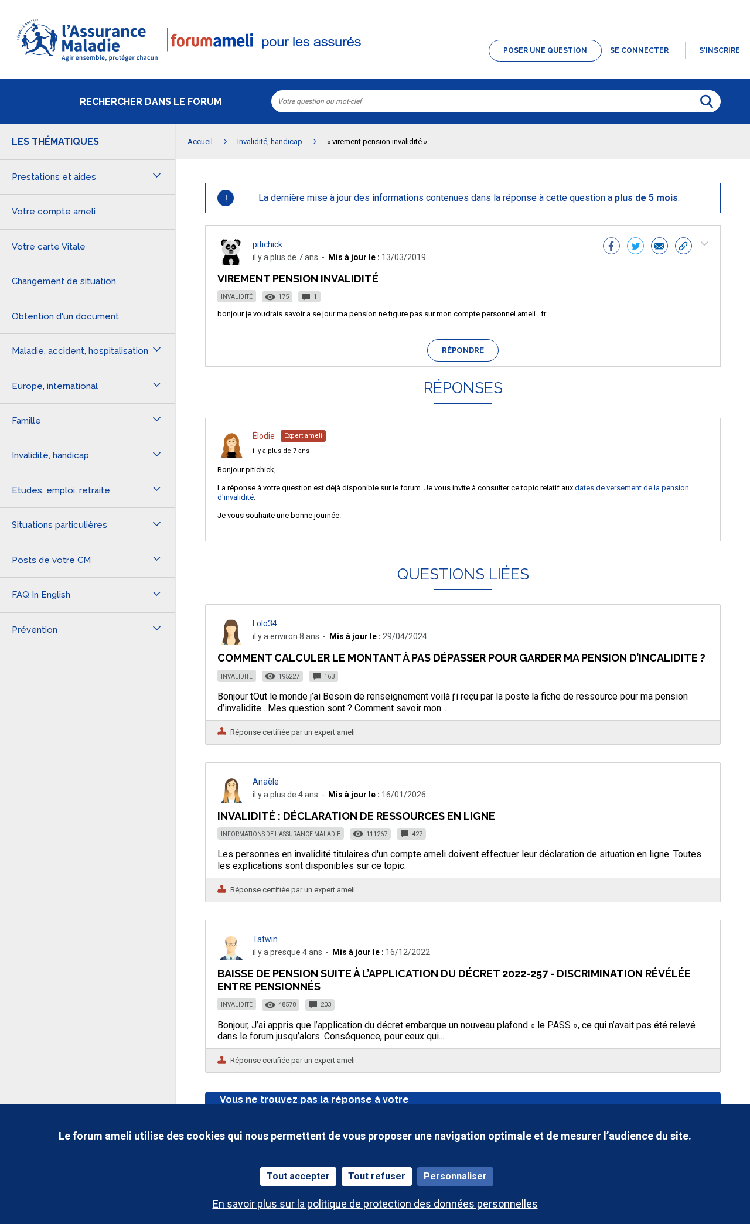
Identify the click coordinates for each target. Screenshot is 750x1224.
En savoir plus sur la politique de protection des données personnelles (375, 1204)
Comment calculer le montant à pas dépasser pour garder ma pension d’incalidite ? (461, 658)
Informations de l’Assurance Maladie (280, 834)
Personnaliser (455, 1176)
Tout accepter (298, 1176)
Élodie (264, 436)
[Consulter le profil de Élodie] (231, 455)
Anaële (266, 781)
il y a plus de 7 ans (281, 451)
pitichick (267, 244)
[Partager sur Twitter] (635, 247)
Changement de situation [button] (64, 281)
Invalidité (237, 297)
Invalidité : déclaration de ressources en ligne (356, 816)
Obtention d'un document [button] (65, 316)
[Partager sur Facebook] (611, 247)
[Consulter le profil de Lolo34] (231, 641)
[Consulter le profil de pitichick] (231, 262)
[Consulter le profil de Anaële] (231, 799)
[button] (375, 62)
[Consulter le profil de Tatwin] (231, 957)
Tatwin (265, 939)
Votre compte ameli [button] (54, 211)
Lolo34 (265, 623)
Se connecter (639, 50)
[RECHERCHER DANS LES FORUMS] (707, 101)
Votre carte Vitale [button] (49, 246)
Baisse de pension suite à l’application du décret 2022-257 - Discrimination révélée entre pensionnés (454, 980)
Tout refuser (376, 1176)
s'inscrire (719, 50)
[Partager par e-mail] (659, 247)
